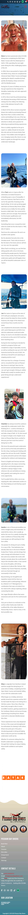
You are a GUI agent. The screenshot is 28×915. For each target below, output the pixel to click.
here (5, 878)
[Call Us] (8, 1)
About (3, 846)
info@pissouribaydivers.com (14, 876)
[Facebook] (10, 2)
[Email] (8, 890)
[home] (14, 822)
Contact (3, 857)
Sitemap (3, 860)
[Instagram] (12, 2)
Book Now (4, 844)
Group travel (5, 855)
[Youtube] (17, 2)
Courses (3, 849)
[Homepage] (5, 7)
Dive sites (4, 852)
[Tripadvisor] (23, 1)
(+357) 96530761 (9, 873)
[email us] (15, 2)
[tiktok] (19, 2)
